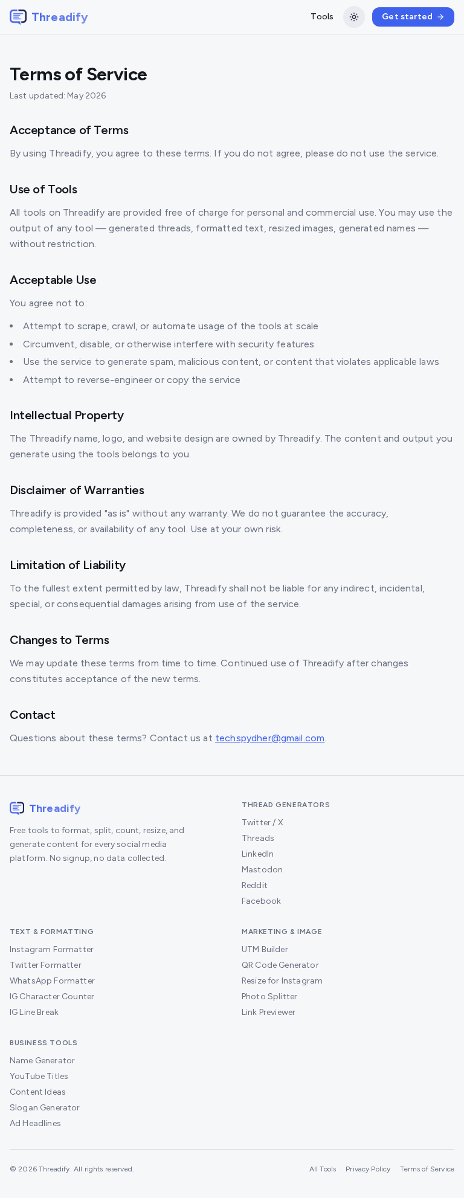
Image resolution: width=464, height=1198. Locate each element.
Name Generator (42, 1060)
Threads (258, 838)
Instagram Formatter (52, 949)
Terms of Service (427, 1169)
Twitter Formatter (46, 965)
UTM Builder (265, 949)
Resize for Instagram (282, 981)
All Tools (322, 1169)
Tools (322, 16)
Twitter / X (262, 822)
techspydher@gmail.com (269, 738)
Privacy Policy (368, 1169)
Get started (407, 16)
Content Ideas (38, 1092)
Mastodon (262, 870)
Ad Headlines (35, 1123)
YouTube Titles (39, 1076)
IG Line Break (34, 1012)
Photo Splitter (269, 996)
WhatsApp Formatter (52, 981)
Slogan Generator (45, 1108)
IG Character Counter (52, 996)
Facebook (261, 901)
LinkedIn (258, 854)
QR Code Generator (280, 965)
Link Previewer (268, 1012)
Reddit (255, 885)
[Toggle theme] (354, 17)
